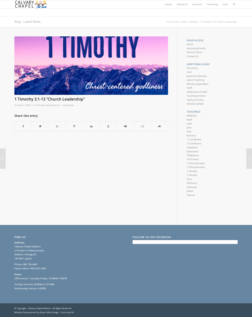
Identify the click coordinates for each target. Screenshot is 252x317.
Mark (189, 119)
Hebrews (192, 187)
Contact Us (193, 56)
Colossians (193, 159)
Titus (189, 179)
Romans (191, 135)
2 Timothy (192, 175)
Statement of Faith (197, 92)
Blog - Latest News (27, 22)
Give (189, 72)
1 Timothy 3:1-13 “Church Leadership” (49, 99)
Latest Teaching (195, 80)
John (189, 127)
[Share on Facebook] (23, 126)
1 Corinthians (194, 139)
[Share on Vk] (125, 126)
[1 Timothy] (91, 65)
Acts (189, 131)
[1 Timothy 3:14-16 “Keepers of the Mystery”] (249, 158)
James (190, 191)
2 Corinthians (194, 143)
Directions (192, 68)
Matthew (191, 115)
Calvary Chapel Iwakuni (39, 308)
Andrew (70, 105)
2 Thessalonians (196, 167)
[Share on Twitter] (40, 126)
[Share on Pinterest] (74, 126)
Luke (189, 123)
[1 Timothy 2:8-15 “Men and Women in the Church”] (3, 158)
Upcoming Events (196, 48)
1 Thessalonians (196, 163)
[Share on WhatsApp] (57, 126)
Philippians (193, 155)
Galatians (192, 147)
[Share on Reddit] (142, 126)
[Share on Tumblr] (108, 126)
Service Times (194, 52)
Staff (189, 87)
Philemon (192, 183)
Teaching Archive (196, 95)
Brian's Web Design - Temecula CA (57, 312)
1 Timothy (39, 105)
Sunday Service (52, 105)
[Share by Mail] (159, 126)
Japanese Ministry (197, 76)
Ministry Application (197, 84)
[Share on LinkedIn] (91, 126)
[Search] (234, 4)
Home (190, 44)
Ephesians (193, 151)
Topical (191, 195)
